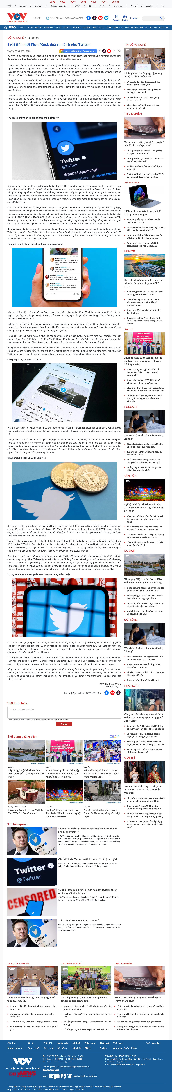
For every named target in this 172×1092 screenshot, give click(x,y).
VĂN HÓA (130, 475)
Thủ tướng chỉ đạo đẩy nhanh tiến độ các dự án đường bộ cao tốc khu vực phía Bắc (144, 399)
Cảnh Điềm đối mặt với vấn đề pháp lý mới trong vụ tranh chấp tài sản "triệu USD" (145, 824)
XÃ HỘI (128, 329)
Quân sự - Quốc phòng (125, 1048)
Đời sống (144, 27)
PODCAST (130, 406)
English (134, 18)
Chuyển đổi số (71, 963)
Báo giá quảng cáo (51, 1070)
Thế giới (38, 27)
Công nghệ (124, 27)
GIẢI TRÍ (129, 757)
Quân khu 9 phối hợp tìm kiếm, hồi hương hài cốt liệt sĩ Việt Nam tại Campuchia (143, 372)
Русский (133, 6)
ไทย (163, 6)
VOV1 (52, 2)
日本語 (77, 6)
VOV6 (104, 2)
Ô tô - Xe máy (98, 27)
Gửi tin (64, 724)
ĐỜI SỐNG (131, 619)
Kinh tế (57, 27)
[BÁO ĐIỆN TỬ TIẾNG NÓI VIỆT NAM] (17, 18)
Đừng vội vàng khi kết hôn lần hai (143, 680)
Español (149, 6)
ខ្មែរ (90, 6)
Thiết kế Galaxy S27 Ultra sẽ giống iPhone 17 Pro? (33, 1022)
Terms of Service (59, 719)
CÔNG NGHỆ (15, 37)
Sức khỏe (134, 27)
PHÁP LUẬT (131, 685)
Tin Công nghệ (135, 44)
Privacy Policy (45, 719)
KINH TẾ (129, 251)
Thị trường (66, 27)
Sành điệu (131, 182)
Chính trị (22, 27)
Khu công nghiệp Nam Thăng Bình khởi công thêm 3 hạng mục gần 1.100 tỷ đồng (145, 321)
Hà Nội (37, 18)
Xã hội (30, 27)
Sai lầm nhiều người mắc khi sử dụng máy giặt (139, 1022)
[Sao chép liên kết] (114, 51)
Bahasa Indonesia (58, 6)
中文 (9, 6)
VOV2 (62, 2)
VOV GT (115, 2)
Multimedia (48, 27)
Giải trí (161, 27)
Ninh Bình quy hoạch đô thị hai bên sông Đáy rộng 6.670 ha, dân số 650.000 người (143, 302)
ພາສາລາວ (118, 6)
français (23, 6)
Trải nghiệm (33, 38)
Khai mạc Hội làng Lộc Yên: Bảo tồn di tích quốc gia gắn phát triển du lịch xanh (145, 519)
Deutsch (38, 6)
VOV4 (83, 2)
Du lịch (129, 550)
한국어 (102, 6)
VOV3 (73, 2)
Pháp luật (77, 27)
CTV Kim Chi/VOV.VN (110, 684)
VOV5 (93, 2)
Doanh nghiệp (112, 27)
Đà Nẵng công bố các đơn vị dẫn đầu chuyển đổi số (87, 1029)
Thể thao (86, 27)
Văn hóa (153, 27)
